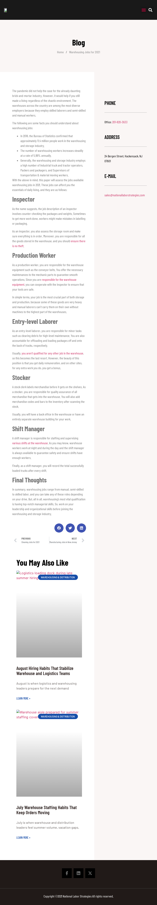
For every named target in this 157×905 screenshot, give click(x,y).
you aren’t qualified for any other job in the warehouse (52, 353)
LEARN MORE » (23, 698)
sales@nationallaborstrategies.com (124, 195)
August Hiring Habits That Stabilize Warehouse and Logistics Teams (44, 670)
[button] (143, 10)
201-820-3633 (120, 122)
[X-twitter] (90, 873)
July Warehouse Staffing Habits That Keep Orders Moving (46, 809)
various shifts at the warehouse (30, 443)
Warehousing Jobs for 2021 (84, 52)
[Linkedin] (78, 873)
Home (60, 52)
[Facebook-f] (67, 873)
